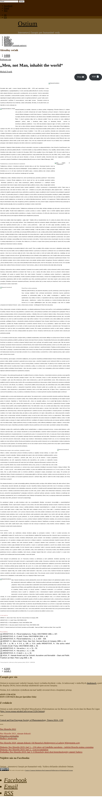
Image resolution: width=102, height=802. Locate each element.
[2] (20, 255)
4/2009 (7, 668)
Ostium (27, 23)
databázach (92, 683)
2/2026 (7, 56)
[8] (33, 474)
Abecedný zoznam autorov (15, 45)
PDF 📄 (95, 76)
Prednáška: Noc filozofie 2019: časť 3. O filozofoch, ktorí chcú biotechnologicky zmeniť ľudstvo (41, 752)
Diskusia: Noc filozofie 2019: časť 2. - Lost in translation (24, 749)
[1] (42, 196)
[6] (25, 410)
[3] (61, 265)
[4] (66, 290)
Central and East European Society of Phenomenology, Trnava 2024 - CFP (31, 720)
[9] (29, 497)
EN (5, 17)
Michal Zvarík (6, 71)
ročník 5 (7, 671)
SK (5, 15)
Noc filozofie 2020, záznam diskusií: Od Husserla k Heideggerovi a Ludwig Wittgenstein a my (40, 743)
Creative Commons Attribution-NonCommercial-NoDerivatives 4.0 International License (49, 770)
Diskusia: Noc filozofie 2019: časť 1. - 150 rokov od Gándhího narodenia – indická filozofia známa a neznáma (46, 747)
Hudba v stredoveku (8, 738)
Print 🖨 (80, 77)
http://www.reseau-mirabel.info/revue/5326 (22, 711)
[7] (6, 464)
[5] (55, 401)
